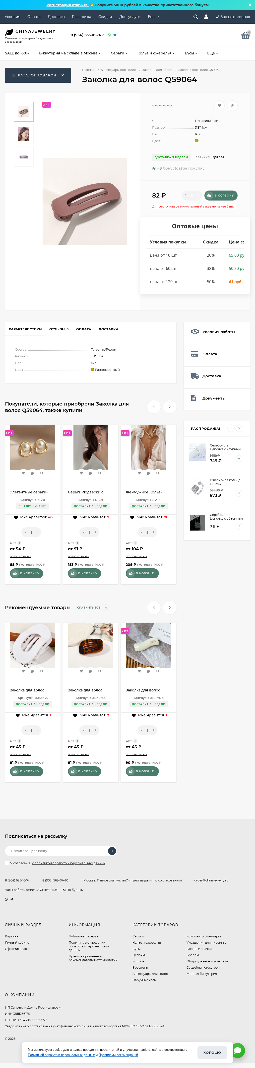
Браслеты (140, 967)
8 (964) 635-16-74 (86, 35)
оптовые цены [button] (20, 556)
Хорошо (212, 1053)
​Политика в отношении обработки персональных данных (89, 946)
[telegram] (11, 899)
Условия (12, 16)
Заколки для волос (157, 70)
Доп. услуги (130, 16)
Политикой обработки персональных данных (61, 1055)
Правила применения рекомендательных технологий (93, 958)
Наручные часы (144, 980)
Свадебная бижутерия (204, 967)
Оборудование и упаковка (207, 961)
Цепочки (139, 955)
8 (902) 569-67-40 (55, 880)
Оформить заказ (17, 949)
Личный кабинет (18, 942)
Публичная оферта (83, 936)
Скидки (105, 16)
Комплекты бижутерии (204, 936)
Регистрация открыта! (68, 5)
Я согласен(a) (57, 863)
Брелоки (193, 955)
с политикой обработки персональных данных (68, 863)
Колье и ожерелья (146, 942)
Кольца (138, 961)
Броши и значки (199, 949)
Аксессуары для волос (118, 70)
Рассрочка (81, 16)
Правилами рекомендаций (118, 1055)
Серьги (138, 936)
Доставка (56, 16)
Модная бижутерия (202, 974)
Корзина (11, 936)
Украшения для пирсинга (206, 942)
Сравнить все (89, 607)
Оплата (34, 16)
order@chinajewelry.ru (211, 880)
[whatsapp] (6, 899)
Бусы (136, 949)
